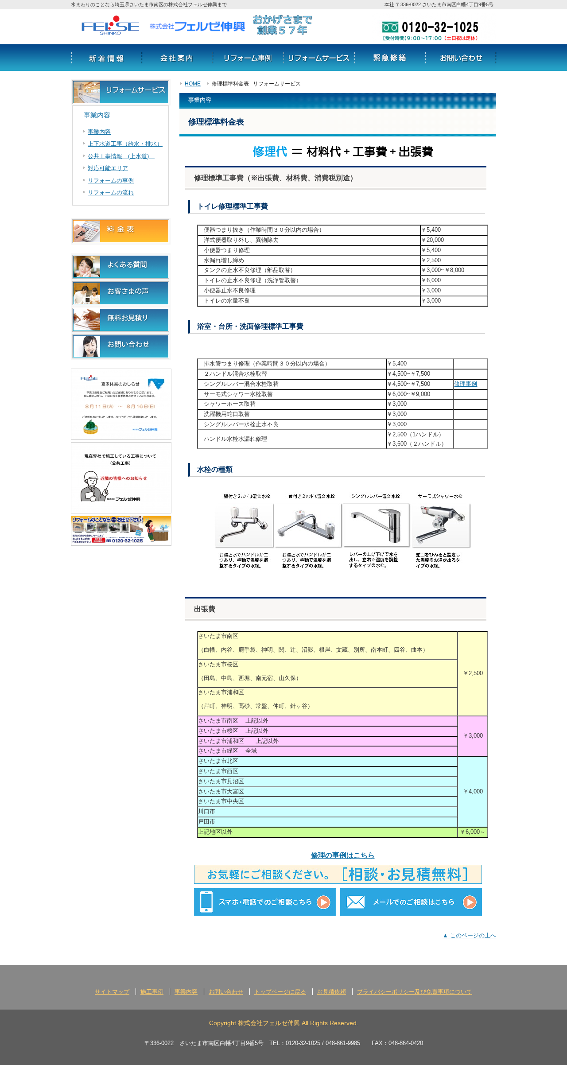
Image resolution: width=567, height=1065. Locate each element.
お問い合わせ (460, 57)
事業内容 (99, 131)
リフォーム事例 (248, 57)
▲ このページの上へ (469, 935)
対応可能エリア (108, 168)
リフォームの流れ (389, 57)
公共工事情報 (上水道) (121, 156)
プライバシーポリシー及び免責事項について (414, 991)
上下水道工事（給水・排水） (125, 143)
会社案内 (177, 57)
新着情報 (106, 57)
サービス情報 (319, 57)
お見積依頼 (331, 991)
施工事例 (151, 991)
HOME (193, 83)
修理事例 (465, 384)
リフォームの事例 (111, 180)
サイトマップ (112, 991)
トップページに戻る (280, 991)
